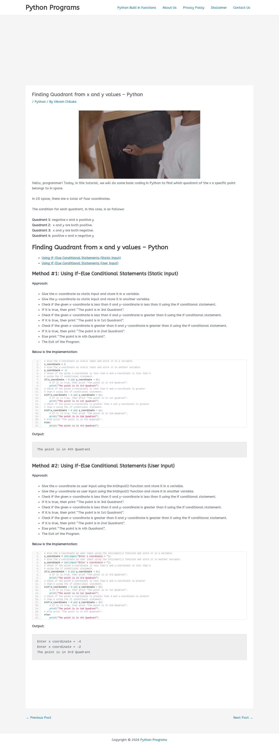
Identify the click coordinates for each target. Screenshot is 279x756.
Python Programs (53, 7)
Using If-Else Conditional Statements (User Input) (80, 263)
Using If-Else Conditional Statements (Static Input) (81, 258)
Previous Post (38, 717)
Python (40, 101)
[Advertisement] (139, 43)
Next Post (243, 717)
